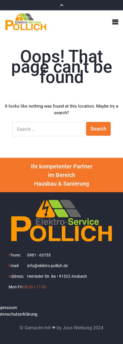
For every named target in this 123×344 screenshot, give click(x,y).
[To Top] (112, 328)
